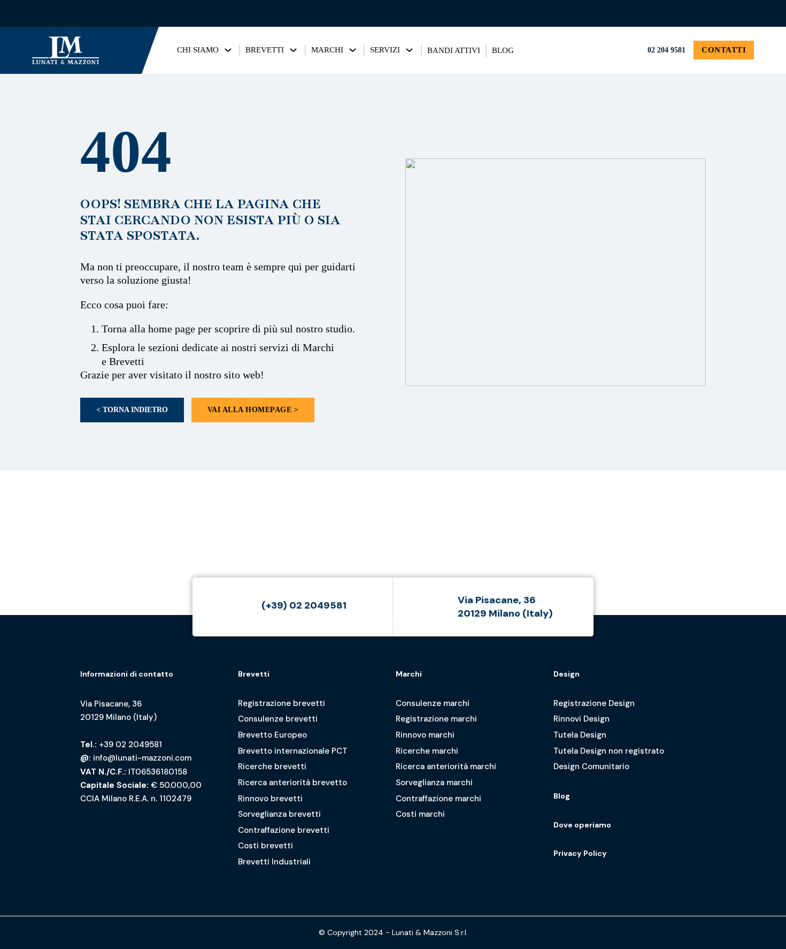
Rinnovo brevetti (270, 798)
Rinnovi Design (581, 718)
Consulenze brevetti (278, 718)
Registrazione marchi (436, 718)
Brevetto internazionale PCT (293, 751)
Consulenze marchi (432, 703)
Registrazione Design (594, 703)
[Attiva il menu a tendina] (228, 50)
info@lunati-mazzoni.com (142, 758)
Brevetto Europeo (272, 735)
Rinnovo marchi (425, 735)
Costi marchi (420, 814)
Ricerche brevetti (272, 766)
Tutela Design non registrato (608, 751)
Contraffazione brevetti (283, 830)
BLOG (503, 50)
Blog (561, 796)
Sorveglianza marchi (434, 782)
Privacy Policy (580, 853)
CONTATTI (724, 49)
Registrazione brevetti (281, 703)
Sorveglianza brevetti (279, 814)
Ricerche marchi (427, 751)
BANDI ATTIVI (453, 50)
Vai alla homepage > (253, 409)
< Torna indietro (132, 409)
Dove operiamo (582, 825)
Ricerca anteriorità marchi (446, 766)
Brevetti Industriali (274, 861)
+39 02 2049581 (130, 744)
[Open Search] (744, 13)
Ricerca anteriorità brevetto (292, 782)
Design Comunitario (591, 766)
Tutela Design (579, 735)
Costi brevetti (265, 845)
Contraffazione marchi (438, 798)
